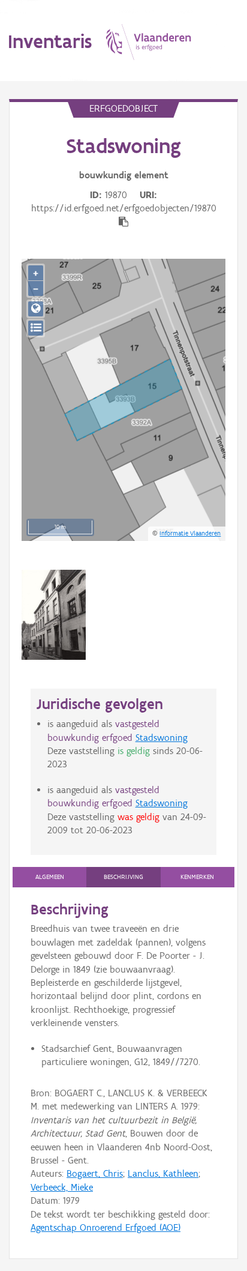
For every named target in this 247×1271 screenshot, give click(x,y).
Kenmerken (197, 877)
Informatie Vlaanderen (190, 533)
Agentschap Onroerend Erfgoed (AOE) (105, 1227)
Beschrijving (123, 877)
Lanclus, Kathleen (163, 1173)
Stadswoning (161, 737)
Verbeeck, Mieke (62, 1187)
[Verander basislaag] (35, 328)
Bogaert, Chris (95, 1173)
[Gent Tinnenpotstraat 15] (54, 615)
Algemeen (49, 877)
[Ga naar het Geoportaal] (35, 308)
